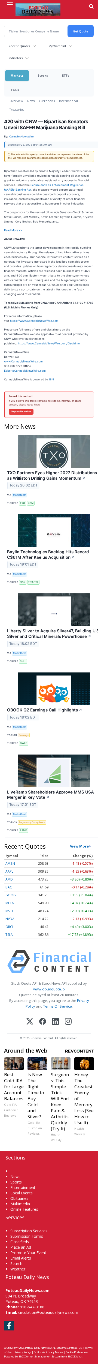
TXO (22, 502)
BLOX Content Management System (40, 1356)
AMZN (10, 863)
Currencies (47, 101)
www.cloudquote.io (49, 989)
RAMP (23, 830)
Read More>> (13, 230)
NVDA (9, 919)
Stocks (43, 75)
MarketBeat (19, 494)
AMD (9, 879)
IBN (51, 379)
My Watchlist (57, 46)
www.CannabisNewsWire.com (23, 361)
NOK (22, 582)
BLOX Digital (75, 1356)
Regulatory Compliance (32, 822)
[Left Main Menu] (10, 4)
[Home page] (38, 9)
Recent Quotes (19, 46)
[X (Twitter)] (29, 1022)
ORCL (9, 926)
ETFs (65, 75)
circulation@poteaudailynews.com (48, 1312)
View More (79, 846)
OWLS (23, 742)
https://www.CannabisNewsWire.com (34, 320)
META (9, 903)
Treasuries (17, 109)
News (31, 101)
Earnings (24, 735)
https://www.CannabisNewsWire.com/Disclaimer (49, 343)
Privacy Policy (22, 1352)
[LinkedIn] (55, 1022)
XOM (30, 502)
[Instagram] (68, 1022)
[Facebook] (42, 1022)
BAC (8, 887)
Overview (16, 101)
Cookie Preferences (77, 1352)
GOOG (10, 895)
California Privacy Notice (48, 1352)
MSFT (9, 911)
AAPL (9, 871)
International (68, 101)
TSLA (9, 934)
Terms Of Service (57, 1006)
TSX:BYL (33, 582)
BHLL (23, 661)
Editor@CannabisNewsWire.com (25, 370)
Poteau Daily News (36, 1348)
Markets (17, 75)
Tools (15, 90)
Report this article (21, 411)
